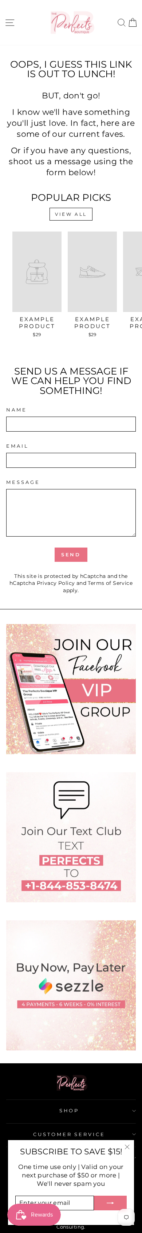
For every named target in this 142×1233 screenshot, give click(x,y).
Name (16, 410)
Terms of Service (110, 583)
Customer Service (69, 1134)
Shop (69, 1110)
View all (71, 214)
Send (71, 554)
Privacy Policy (56, 583)
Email (17, 446)
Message (23, 482)
